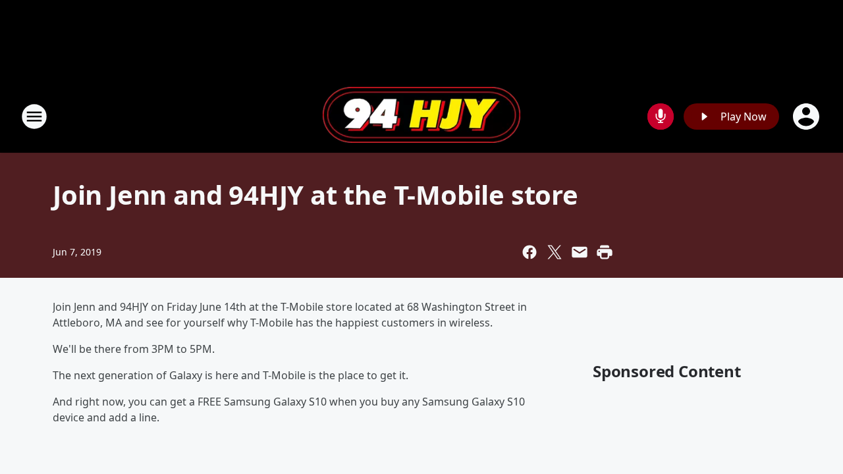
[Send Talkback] (660, 116)
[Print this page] (604, 252)
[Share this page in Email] (579, 252)
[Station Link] (421, 116)
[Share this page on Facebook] (529, 252)
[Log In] (807, 116)
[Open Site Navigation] (34, 116)
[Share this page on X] (554, 252)
